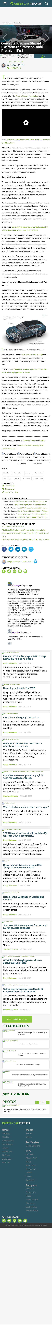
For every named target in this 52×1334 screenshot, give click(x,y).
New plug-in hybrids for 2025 (19, 688)
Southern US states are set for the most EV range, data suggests (25, 926)
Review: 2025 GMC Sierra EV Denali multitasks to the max (22, 744)
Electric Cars (18, 23)
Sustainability (8, 1140)
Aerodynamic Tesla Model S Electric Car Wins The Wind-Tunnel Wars (25, 534)
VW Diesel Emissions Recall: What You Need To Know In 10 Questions (26, 141)
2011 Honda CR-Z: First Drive (13, 526)
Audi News (7, 472)
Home (4, 23)
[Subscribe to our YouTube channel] (20, 571)
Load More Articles (17, 1019)
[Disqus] (26, 612)
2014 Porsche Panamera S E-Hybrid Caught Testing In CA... (26, 507)
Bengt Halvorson (15, 61)
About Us (30, 1188)
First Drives (31, 1165)
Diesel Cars (6, 1159)
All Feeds (30, 1154)
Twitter (33, 440)
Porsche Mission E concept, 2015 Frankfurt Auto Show (22, 447)
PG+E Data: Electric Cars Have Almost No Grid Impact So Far (24, 530)
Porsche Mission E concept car (27, 96)
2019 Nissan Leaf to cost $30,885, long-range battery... (26, 501)
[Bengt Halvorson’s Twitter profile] (34, 561)
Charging (5, 1133)
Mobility (5, 1137)
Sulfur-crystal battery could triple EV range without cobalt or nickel (23, 990)
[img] (4, 549)
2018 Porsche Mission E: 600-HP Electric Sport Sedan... (26, 511)
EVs (5, 478)
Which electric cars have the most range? (26, 807)
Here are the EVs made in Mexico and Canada (23, 898)
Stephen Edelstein (10, 796)
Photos (29, 1133)
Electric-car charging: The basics (21, 717)
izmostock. (44, 1225)
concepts (28, 472)
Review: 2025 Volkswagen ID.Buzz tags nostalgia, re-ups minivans (24, 657)
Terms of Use (32, 1199)
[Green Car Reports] (26, 3)
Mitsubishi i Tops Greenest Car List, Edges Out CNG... (26, 517)
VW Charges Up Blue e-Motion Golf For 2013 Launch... (26, 514)
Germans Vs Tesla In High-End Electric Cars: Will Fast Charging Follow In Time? (25, 371)
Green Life (30, 1180)
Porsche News (38, 478)
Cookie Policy (31, 1207)
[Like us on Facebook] (4, 571)
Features (6, 1162)
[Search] (47, 3)
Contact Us (31, 1192)
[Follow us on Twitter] (9, 571)
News (10, 23)
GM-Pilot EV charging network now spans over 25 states (22, 961)
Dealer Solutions (33, 1146)
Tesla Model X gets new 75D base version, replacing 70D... (26, 504)
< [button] (37, 1102)
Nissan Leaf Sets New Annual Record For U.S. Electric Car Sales (25, 539)
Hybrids (5, 1148)
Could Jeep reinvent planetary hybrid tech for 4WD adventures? (23, 776)
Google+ (42, 440)
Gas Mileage (7, 1144)
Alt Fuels (6, 1155)
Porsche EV (26, 478)
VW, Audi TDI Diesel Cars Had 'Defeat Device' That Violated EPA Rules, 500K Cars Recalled (25, 228)
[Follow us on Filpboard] (25, 571)
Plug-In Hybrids (14, 478)
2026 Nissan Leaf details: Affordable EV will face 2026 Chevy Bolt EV (25, 834)
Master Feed (31, 1158)
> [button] (47, 1102)
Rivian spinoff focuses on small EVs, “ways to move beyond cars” (23, 866)
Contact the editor (11, 492)
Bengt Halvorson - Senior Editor (19, 561)
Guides (29, 1176)
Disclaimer (30, 1203)
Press (28, 1196)
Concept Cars (18, 472)
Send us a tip (10, 485)
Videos (29, 1137)
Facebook (26, 440)
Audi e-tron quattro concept (32, 354)
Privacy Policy (32, 1210)
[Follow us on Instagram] (14, 571)
